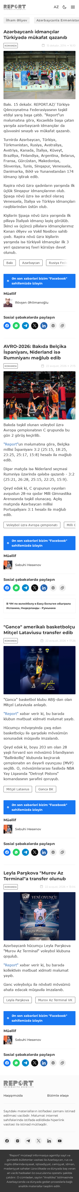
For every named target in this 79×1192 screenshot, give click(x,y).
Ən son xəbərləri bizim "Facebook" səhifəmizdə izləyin (39, 281)
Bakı (9, 263)
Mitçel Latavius (17, 789)
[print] (53, 325)
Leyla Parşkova (17, 1000)
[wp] (16, 325)
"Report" (11, 444)
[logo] (15, 7)
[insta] (17, 1140)
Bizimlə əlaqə (58, 1095)
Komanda (11, 45)
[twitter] (34, 325)
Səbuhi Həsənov (28, 565)
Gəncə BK (45, 789)
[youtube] (59, 1140)
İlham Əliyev (16, 20)
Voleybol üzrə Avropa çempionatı (31, 525)
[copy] (62, 325)
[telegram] (25, 325)
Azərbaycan (31, 263)
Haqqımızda (13, 1095)
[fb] (7, 325)
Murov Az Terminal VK (55, 1000)
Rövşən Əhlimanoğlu (31, 302)
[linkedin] (43, 325)
